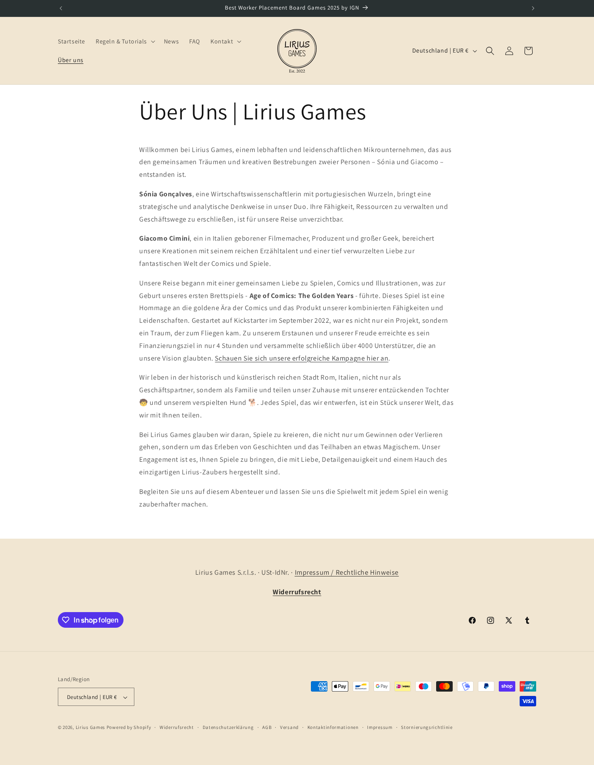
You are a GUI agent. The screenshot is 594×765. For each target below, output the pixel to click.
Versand (289, 727)
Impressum (379, 727)
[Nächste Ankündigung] (533, 8)
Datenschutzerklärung (228, 727)
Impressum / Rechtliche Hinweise (347, 572)
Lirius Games (90, 728)
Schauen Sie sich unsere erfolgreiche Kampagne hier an (301, 358)
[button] (124, 41)
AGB (266, 727)
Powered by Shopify (129, 728)
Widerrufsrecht (177, 727)
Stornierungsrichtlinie (426, 727)
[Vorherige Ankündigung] (60, 8)
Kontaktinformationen (333, 727)
